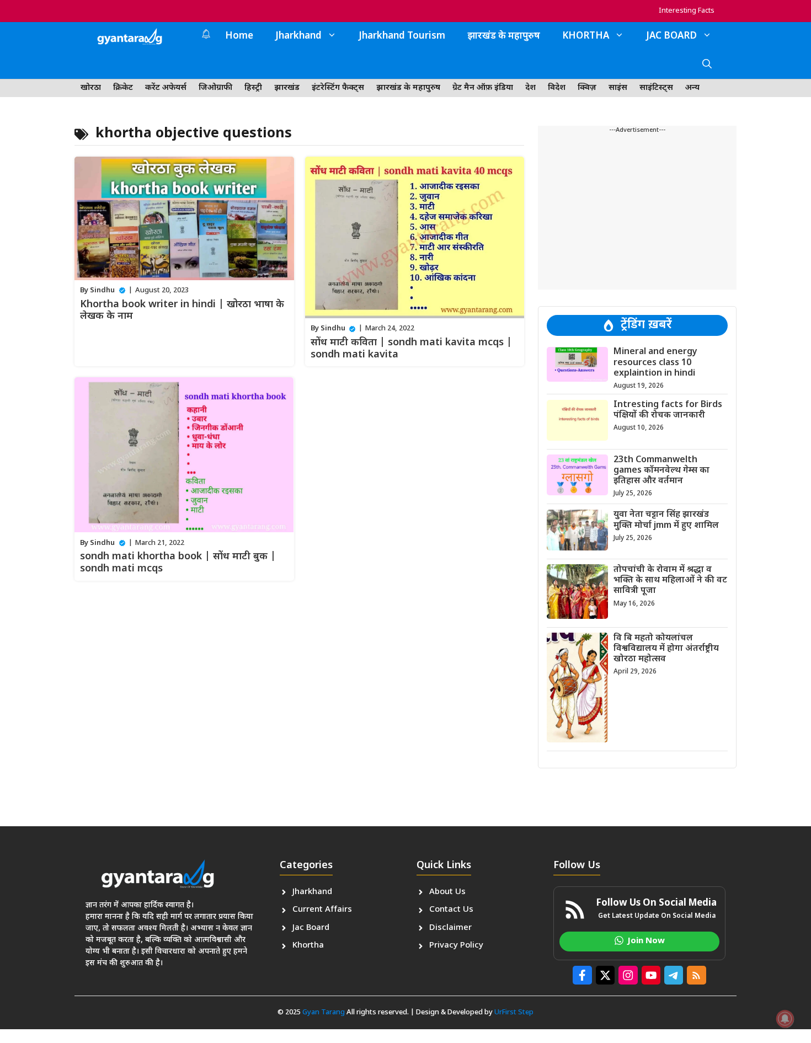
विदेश (556, 88)
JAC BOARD (671, 36)
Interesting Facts (686, 10)
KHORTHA (585, 36)
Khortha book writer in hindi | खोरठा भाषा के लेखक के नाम (182, 310)
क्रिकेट (123, 88)
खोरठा (91, 88)
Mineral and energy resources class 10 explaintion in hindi (655, 362)
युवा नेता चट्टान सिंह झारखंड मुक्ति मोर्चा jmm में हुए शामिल (666, 520)
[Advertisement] (637, 212)
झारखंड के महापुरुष (503, 36)
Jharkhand (298, 36)
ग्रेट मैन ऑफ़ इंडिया (482, 88)
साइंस (618, 88)
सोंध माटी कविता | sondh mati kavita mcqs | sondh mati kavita (411, 348)
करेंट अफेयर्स (165, 88)
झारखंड (287, 88)
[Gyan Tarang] (129, 36)
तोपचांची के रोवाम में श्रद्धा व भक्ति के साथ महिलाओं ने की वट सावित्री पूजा (670, 580)
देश (530, 88)
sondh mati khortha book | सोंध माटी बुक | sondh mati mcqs (178, 562)
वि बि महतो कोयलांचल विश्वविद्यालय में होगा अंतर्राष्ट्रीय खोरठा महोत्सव (666, 648)
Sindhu (102, 290)
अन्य (692, 88)
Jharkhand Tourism (402, 36)
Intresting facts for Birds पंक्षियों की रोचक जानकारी (667, 410)
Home (239, 36)
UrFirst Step (513, 1012)
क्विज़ (587, 88)
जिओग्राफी (215, 88)
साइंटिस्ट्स (656, 88)
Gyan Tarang (323, 1012)
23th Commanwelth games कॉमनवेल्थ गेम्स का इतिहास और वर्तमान (661, 470)
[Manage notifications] (785, 1019)
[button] (707, 65)
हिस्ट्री (253, 88)
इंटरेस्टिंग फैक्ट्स (338, 88)
